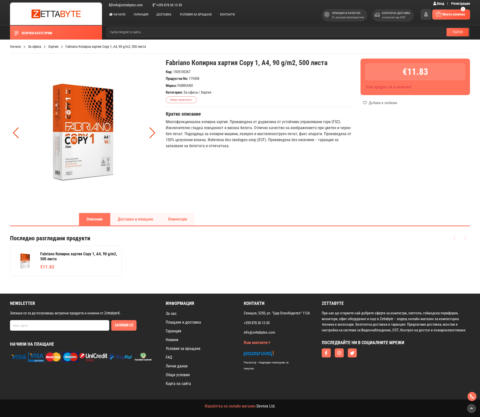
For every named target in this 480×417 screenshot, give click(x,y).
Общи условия (178, 374)
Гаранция (141, 14)
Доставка (164, 14)
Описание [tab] (94, 219)
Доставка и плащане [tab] (135, 219)
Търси (457, 32)
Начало (119, 14)
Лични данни (177, 366)
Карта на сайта (178, 383)
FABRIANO (185, 85)
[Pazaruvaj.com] (271, 355)
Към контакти (256, 342)
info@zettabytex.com (128, 5)
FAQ (169, 357)
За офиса (191, 92)
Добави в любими (382, 103)
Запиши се (123, 325)
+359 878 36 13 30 (169, 5)
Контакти (227, 14)
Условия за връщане (196, 14)
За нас (171, 313)
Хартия (206, 92)
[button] (152, 132)
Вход (440, 4)
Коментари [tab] (177, 219)
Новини (172, 339)
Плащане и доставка (183, 322)
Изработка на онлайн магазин (230, 406)
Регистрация (460, 4)
